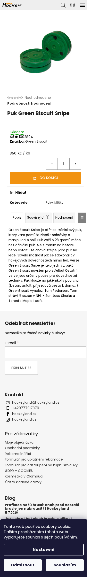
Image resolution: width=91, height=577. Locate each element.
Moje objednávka (19, 442)
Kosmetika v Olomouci (24, 476)
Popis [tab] (17, 217)
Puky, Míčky (54, 202)
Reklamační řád (18, 453)
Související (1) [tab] (38, 217)
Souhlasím (65, 565)
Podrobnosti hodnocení (29, 103)
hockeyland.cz (24, 413)
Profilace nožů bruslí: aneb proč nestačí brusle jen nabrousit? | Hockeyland (42, 507)
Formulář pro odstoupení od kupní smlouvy (41, 465)
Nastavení (44, 549)
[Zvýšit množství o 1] (75, 163)
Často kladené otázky (23, 482)
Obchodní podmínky (22, 448)
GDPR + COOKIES (19, 470)
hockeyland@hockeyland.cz (35, 402)
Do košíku (49, 177)
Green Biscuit (36, 141)
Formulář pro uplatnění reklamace (34, 459)
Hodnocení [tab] (64, 217)
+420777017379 (25, 408)
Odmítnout (22, 565)
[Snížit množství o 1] (52, 163)
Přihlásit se (21, 367)
